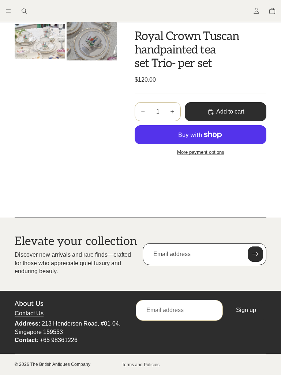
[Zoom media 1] (40, 41)
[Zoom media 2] (92, 41)
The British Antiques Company (60, 364)
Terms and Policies (141, 364)
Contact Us (29, 313)
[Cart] (272, 11)
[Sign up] (255, 254)
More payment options (200, 152)
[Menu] (8, 11)
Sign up (246, 310)
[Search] (24, 11)
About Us (29, 303)
